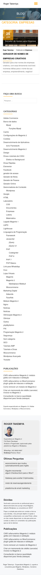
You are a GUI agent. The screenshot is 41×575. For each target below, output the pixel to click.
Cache (6, 132)
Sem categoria (9, 339)
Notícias (6, 311)
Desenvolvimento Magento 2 (15, 149)
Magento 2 (10, 280)
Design (6, 152)
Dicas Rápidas (9, 163)
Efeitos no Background (15, 159)
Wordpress (10, 190)
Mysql (8, 125)
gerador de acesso (10, 173)
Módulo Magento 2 (10, 301)
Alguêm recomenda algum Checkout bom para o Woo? (19, 471)
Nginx (5, 304)
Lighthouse (7, 228)
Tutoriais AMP (9, 345)
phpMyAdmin (8, 325)
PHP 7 (9, 259)
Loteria (9, 214)
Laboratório (8, 201)
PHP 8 (11, 256)
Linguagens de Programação (15, 232)
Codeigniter (13, 252)
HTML (5, 197)
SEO (5, 342)
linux (5, 270)
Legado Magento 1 (11, 221)
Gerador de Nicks (10, 176)
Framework (10, 235)
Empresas (28, 50)
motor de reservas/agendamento (18, 483)
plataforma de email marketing (17, 488)
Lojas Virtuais (8, 273)
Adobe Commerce (10, 118)
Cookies (6, 138)
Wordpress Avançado (12, 356)
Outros (6, 321)
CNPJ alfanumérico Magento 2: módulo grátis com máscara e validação (19, 376)
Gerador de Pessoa (11, 180)
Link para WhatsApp (11, 266)
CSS (8, 204)
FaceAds (9, 297)
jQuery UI (13, 245)
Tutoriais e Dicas (10, 349)
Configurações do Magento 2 (15, 135)
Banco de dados (10, 121)
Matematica (10, 218)
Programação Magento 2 (13, 332)
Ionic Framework (12, 145)
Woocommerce (12, 287)
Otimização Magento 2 (12, 314)
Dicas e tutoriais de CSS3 (13, 156)
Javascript (10, 239)
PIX (4, 328)
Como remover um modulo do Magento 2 (19, 386)
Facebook (7, 170)
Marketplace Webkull (17, 283)
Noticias (6, 308)
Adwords (9, 294)
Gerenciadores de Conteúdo (14, 187)
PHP (8, 249)
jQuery (11, 242)
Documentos (11, 207)
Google (6, 194)
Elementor (7, 166)
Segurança (7, 335)
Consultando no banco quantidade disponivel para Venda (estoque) (17, 397)
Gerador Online (9, 183)
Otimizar (6, 318)
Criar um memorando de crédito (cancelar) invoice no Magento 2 (20, 391)
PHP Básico (11, 263)
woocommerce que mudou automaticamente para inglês (17, 464)
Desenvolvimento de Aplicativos (16, 142)
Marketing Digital (10, 290)
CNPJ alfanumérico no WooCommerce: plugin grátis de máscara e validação (19, 382)
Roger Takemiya (10, 3)
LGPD (5, 225)
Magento (9, 276)
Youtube (6, 359)
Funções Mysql (15, 128)
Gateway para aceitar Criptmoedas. (19, 478)
